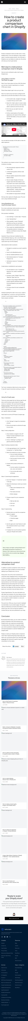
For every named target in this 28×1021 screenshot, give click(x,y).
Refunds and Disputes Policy (7, 953)
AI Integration (4, 975)
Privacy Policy (4, 950)
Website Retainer (4, 1002)
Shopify (17, 8)
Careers (3, 943)
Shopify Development (5, 992)
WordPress (17, 953)
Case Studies (4, 948)
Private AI (3, 977)
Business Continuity (5, 1000)
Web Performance (19, 982)
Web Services (4, 967)
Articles (13, 8)
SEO (16, 958)
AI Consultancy (4, 972)
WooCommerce (18, 960)
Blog (16, 943)
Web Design (17, 977)
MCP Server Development (6, 980)
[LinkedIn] (4, 937)
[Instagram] (2, 937)
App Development (5, 990)
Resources (17, 948)
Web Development (19, 980)
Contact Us (3, 945)
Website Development (6, 987)
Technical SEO (4, 995)
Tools (16, 950)
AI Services (3, 970)
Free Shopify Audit (5, 1005)
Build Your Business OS (6, 982)
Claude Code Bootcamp (6, 985)
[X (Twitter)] (10, 937)
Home (10, 8)
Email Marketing (18, 967)
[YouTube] (7, 937)
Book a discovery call (14, 918)
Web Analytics (18, 975)
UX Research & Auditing (6, 997)
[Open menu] (25, 2)
